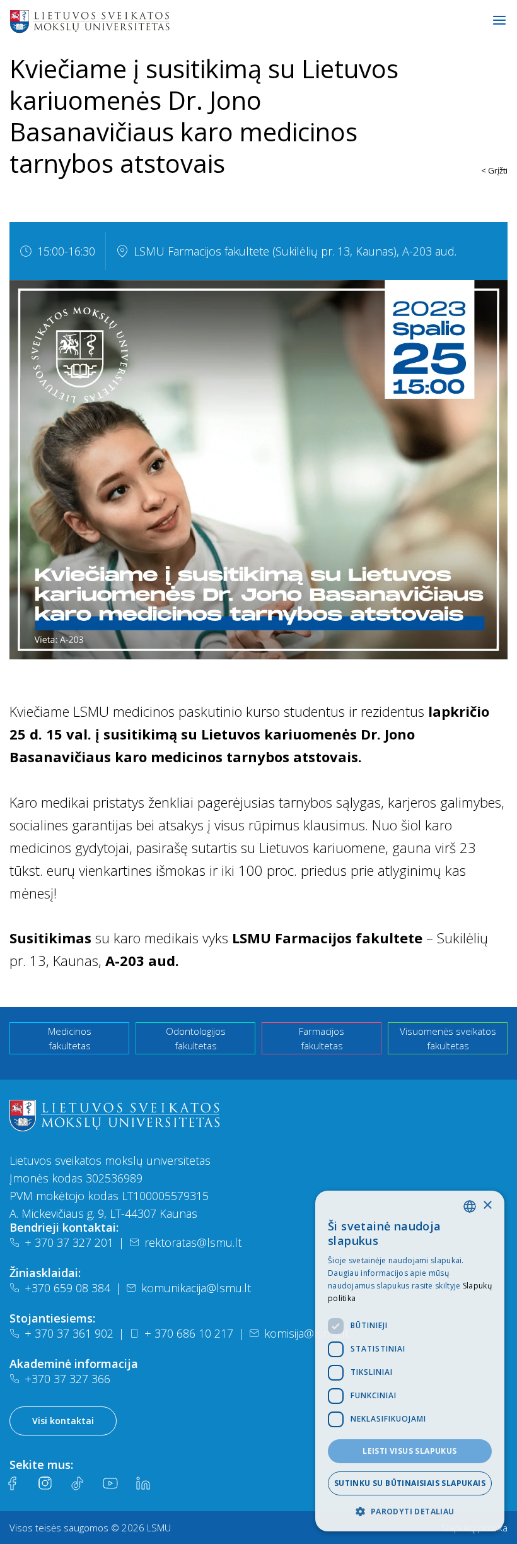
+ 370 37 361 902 (69, 1333)
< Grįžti (494, 170)
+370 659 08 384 (67, 1287)
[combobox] (469, 1206)
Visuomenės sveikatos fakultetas (448, 1038)
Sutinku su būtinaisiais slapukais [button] (409, 1483)
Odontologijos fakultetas (196, 1038)
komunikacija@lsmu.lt (196, 1287)
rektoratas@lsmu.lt (192, 1242)
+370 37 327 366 (67, 1378)
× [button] (487, 1205)
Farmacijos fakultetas (321, 1038)
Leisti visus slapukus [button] (409, 1451)
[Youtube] (110, 1483)
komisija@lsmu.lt (306, 1333)
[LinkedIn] (143, 1483)
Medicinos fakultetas (69, 1038)
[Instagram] (44, 1483)
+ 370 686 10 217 (188, 1333)
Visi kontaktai (63, 1421)
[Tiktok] (77, 1483)
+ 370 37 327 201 (69, 1242)
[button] (410, 1511)
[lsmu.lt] (130, 20)
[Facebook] (12, 1483)
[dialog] (409, 1361)
